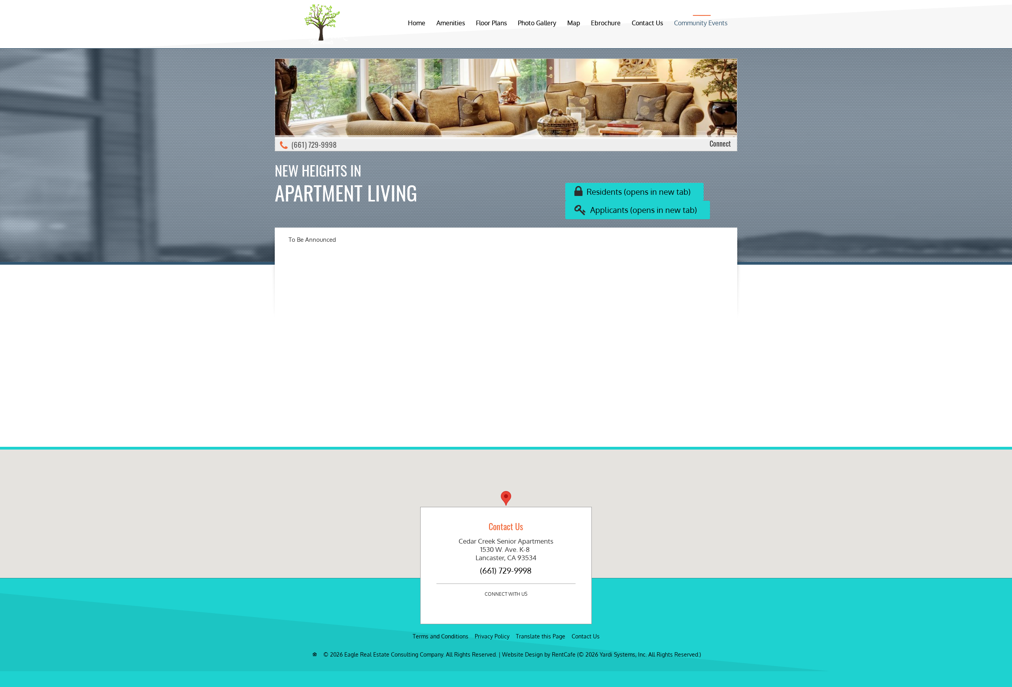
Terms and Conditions (440, 636)
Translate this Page (540, 636)
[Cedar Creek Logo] (321, 22)
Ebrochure (606, 23)
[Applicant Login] (637, 210)
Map (573, 23)
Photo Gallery (537, 23)
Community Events (700, 23)
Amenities (450, 23)
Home (416, 23)
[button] (506, 498)
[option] (506, 105)
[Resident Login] (634, 192)
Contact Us (647, 23)
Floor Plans (491, 23)
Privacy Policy (492, 636)
